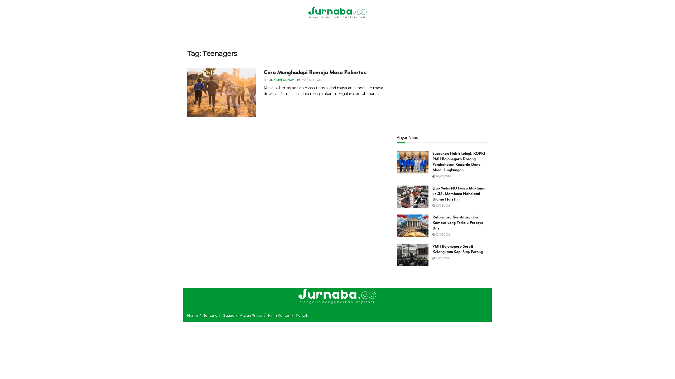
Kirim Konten (279, 315)
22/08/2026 (442, 234)
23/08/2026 (442, 205)
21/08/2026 (442, 258)
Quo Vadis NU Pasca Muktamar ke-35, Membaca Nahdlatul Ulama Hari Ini (459, 194)
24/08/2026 (443, 176)
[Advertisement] (442, 86)
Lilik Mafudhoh (281, 80)
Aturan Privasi (251, 315)
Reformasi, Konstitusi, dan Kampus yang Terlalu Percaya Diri (457, 223)
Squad (228, 315)
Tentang (211, 315)
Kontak (302, 315)
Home (192, 315)
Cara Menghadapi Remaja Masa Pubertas (315, 72)
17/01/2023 (307, 80)
